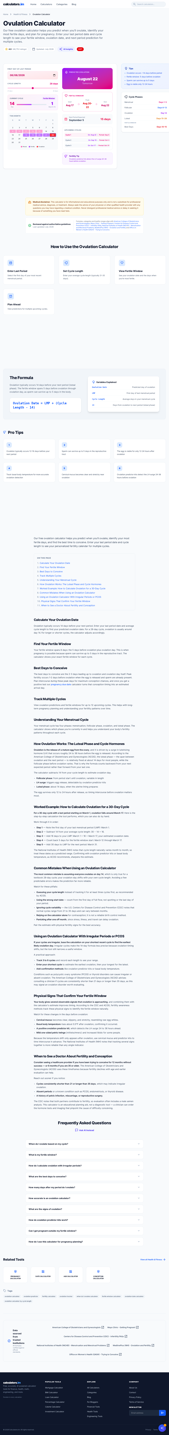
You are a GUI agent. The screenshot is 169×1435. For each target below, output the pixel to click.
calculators (12, 1382)
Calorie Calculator (52, 1407)
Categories (61, 4)
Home (33, 4)
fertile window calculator (111, 1296)
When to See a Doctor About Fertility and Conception (68, 605)
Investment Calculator (54, 1411)
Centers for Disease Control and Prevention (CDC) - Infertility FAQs (96, 1336)
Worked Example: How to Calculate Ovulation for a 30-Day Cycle (72, 588)
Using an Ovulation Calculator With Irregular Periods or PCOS (70, 597)
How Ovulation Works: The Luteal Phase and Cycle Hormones (70, 584)
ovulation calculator (12, 1296)
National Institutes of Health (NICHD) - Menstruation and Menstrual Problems (73, 1345)
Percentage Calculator (54, 1402)
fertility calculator (48, 1296)
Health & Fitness (20, 14)
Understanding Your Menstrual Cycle (58, 580)
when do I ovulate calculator (87, 1296)
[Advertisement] (140, 38)
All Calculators (93, 1388)
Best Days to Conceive (51, 571)
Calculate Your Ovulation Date (55, 563)
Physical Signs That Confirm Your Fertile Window (65, 601)
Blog (74, 4)
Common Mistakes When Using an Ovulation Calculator (67, 592)
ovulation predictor (31, 1296)
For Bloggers (92, 1402)
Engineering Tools (94, 1416)
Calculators (46, 4)
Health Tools (92, 1411)
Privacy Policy (135, 1397)
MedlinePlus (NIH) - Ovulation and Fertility (110, 228)
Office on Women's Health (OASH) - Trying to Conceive (106, 229)
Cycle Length (14, 84)
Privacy (148, 1430)
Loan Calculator (52, 1397)
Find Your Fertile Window (52, 567)
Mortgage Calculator (54, 1388)
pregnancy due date (61, 684)
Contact (132, 1392)
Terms (155, 1430)
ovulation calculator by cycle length (18, 1301)
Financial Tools (93, 1407)
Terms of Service (136, 1402)
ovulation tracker (66, 1296)
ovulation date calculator (134, 1296)
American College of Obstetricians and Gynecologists (78, 1327)
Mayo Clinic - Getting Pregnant (102, 223)
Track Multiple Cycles (50, 575)
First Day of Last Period (19, 69)
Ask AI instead (84, 1130)
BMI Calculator (51, 1392)
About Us (133, 1388)
